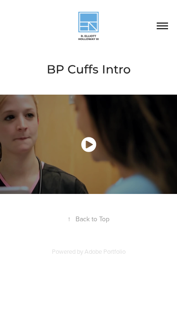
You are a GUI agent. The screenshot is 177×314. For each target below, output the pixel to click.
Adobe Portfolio (105, 251)
